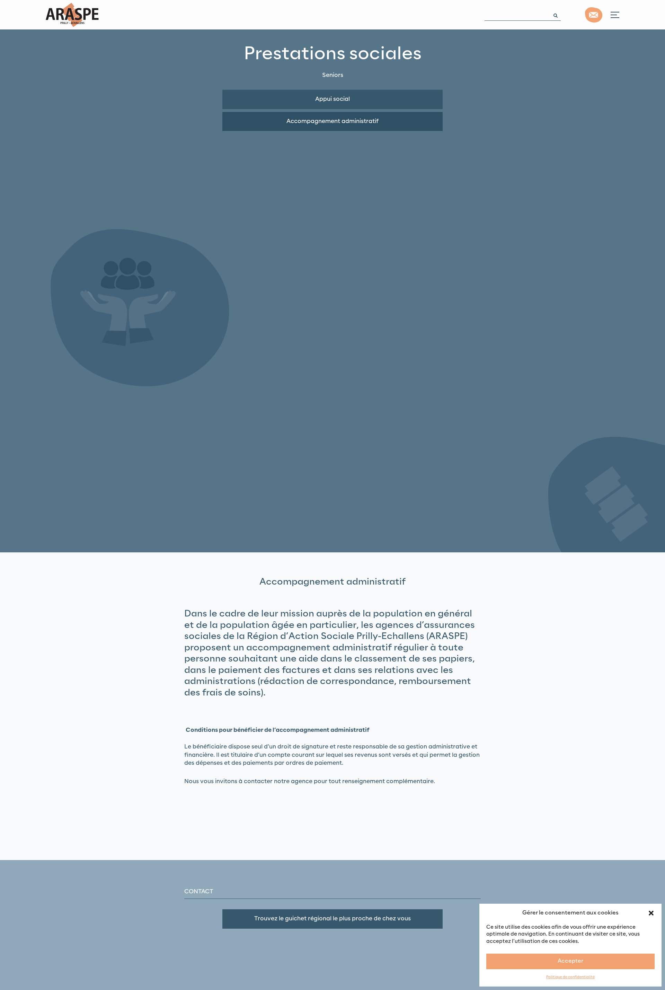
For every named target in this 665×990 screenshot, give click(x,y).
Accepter (570, 961)
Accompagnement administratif (332, 121)
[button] (651, 912)
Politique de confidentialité (570, 977)
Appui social (332, 99)
